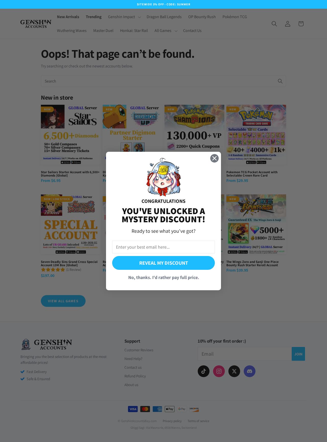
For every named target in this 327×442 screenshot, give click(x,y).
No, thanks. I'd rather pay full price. (163, 277)
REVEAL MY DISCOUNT (163, 263)
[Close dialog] (214, 158)
